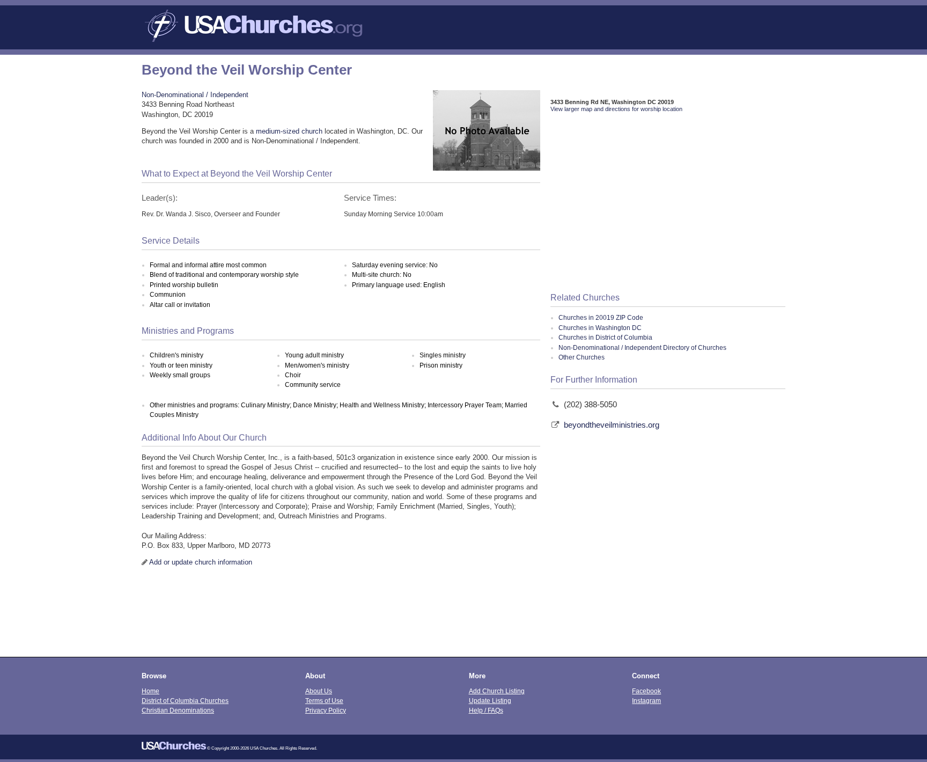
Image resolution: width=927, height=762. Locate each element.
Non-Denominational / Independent (195, 95)
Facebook (646, 690)
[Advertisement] (667, 203)
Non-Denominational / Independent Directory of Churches (642, 347)
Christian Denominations (178, 710)
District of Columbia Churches (185, 700)
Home (150, 690)
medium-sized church (289, 131)
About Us (318, 690)
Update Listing (490, 700)
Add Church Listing (497, 690)
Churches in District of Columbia (605, 337)
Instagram (646, 700)
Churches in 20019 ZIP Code (600, 317)
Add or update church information (200, 562)
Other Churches (581, 357)
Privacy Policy (325, 710)
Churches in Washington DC (600, 328)
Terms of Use (324, 700)
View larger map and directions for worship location (616, 109)
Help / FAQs (486, 710)
